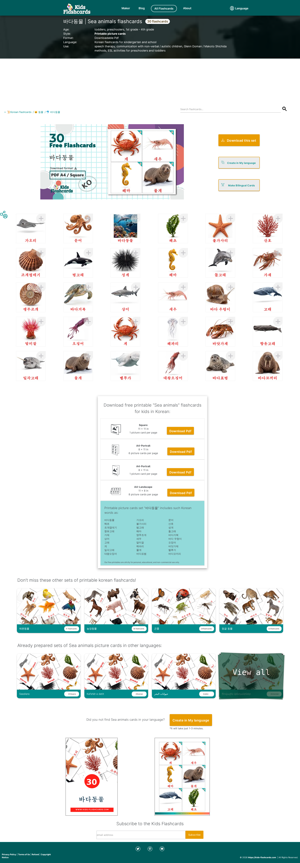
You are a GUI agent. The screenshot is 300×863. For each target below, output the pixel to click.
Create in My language (241, 162)
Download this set (241, 140)
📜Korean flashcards (19, 112)
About (187, 8)
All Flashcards (163, 8)
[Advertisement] (150, 80)
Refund (35, 854)
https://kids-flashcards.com (262, 857)
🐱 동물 (38, 112)
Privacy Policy (9, 854)
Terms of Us (24, 854)
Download (180, 431)
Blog (142, 8)
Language (236, 8)
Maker (126, 8)
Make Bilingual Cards (241, 185)
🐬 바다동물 (53, 112)
